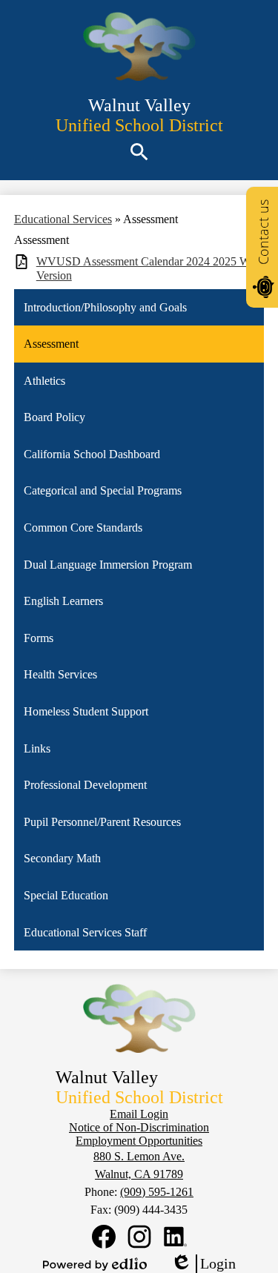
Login (203, 1264)
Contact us (263, 232)
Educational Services (63, 219)
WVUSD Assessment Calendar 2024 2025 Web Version (148, 268)
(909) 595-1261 (156, 1192)
